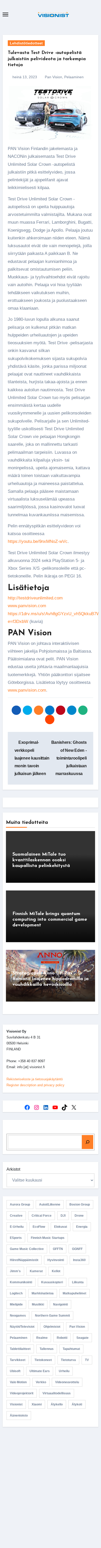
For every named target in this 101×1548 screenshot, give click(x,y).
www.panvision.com (27, 605)
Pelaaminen (74, 77)
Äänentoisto (19, 1415)
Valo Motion (18, 1382)
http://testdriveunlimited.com (35, 598)
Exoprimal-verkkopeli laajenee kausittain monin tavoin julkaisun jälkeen (32, 758)
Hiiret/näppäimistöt (24, 1260)
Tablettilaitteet (20, 1349)
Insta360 (79, 1260)
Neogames (18, 1315)
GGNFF (77, 1249)
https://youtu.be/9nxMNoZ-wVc (38, 541)
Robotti (62, 1338)
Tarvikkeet (17, 1360)
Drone (79, 1215)
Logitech (16, 1293)
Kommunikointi (21, 1282)
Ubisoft (15, 1371)
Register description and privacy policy (35, 1085)
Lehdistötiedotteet (26, 43)
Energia (82, 1227)
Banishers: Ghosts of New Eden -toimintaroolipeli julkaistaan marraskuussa (69, 758)
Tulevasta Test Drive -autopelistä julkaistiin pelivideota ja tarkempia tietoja (47, 59)
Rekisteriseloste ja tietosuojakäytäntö (34, 1079)
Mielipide (16, 1304)
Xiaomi (37, 1404)
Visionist (16, 1404)
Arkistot (13, 1169)
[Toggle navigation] (5, 14)
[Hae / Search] (87, 1142)
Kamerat (36, 1271)
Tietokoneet (43, 1360)
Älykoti (77, 1404)
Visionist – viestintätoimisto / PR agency (50, 1480)
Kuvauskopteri (52, 1282)
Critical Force (42, 1215)
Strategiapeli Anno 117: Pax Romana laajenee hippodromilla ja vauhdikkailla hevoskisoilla (50, 979)
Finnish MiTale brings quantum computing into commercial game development (49, 919)
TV (87, 1360)
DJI (63, 1215)
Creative (16, 1215)
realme (42, 1338)
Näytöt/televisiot (22, 1326)
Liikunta (78, 1282)
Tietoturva (68, 1360)
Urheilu (64, 1371)
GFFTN (58, 1249)
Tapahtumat (71, 1349)
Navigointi (60, 1304)
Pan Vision (53, 77)
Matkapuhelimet (74, 1293)
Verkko (41, 1382)
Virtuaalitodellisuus (56, 1393)
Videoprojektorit (21, 1393)
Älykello (57, 1404)
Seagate (82, 1338)
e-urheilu (17, 1227)
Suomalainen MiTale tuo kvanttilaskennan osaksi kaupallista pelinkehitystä (41, 860)
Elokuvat (60, 1227)
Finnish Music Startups (47, 1238)
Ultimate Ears (40, 1371)
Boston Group (79, 1204)
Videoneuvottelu (67, 1382)
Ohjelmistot (52, 1326)
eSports (16, 1238)
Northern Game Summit (52, 1315)
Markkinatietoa (43, 1293)
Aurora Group (20, 1204)
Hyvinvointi (55, 1260)
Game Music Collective (27, 1249)
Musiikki (38, 1304)
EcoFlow (39, 1227)
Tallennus (47, 1349)
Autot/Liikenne (49, 1204)
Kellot (56, 1271)
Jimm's (15, 1271)
